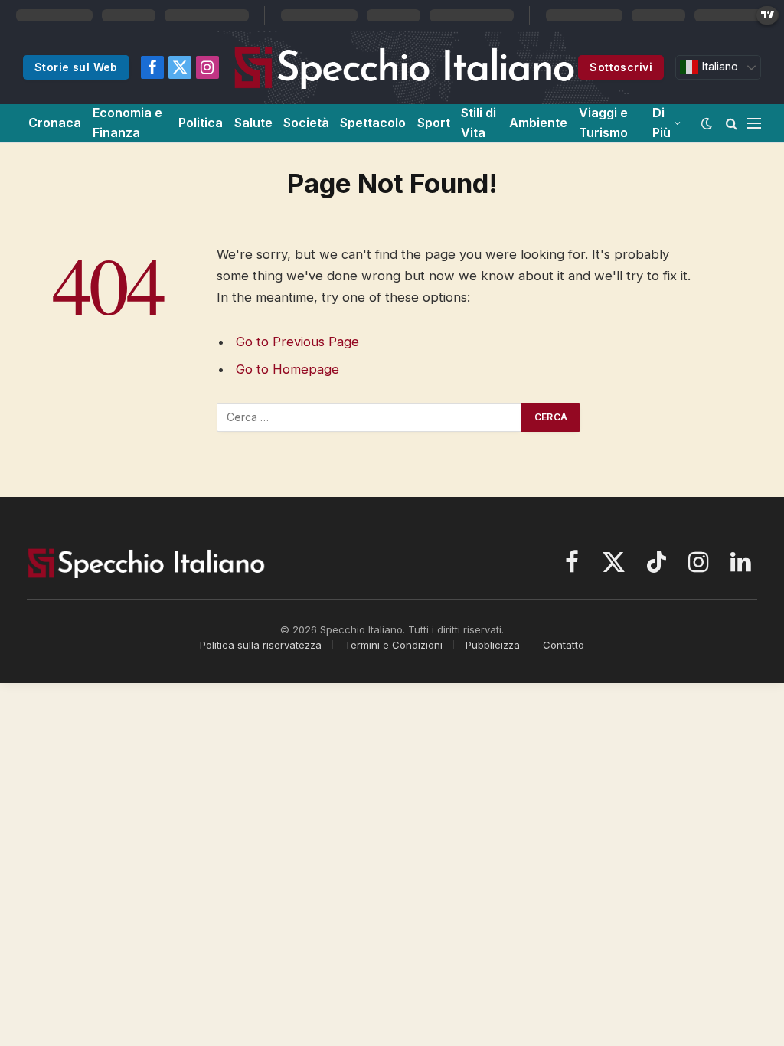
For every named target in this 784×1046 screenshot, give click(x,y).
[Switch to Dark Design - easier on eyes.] (706, 123)
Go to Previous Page (297, 341)
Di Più (661, 122)
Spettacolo (373, 122)
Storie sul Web (76, 67)
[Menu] (754, 123)
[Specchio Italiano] (404, 67)
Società (306, 122)
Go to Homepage (287, 369)
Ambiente (538, 122)
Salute (253, 122)
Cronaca (54, 122)
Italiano (718, 67)
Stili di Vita (478, 122)
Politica (200, 122)
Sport (433, 122)
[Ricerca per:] (370, 417)
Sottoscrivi (621, 67)
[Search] (731, 123)
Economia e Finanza (127, 122)
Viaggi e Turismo (603, 122)
